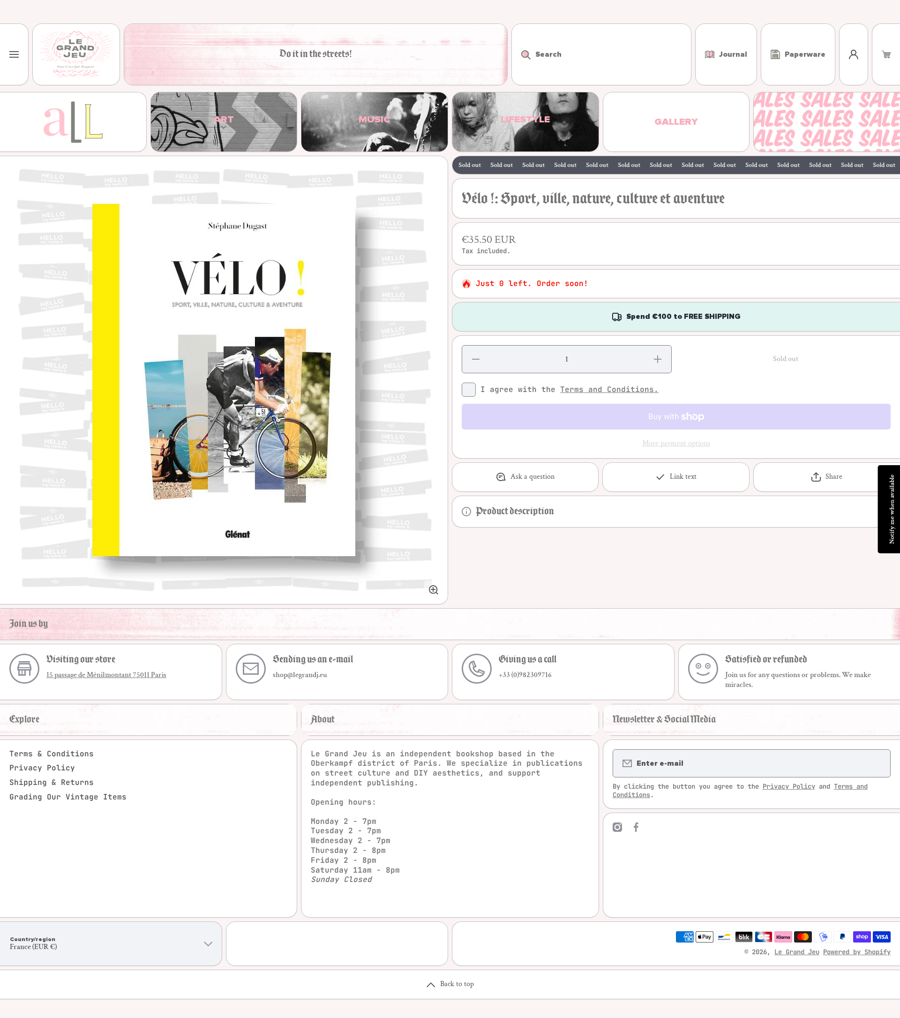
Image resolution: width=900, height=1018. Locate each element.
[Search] (521, 54)
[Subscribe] (877, 763)
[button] (886, 54)
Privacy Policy (42, 768)
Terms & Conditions (51, 754)
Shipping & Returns (51, 782)
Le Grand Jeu (796, 952)
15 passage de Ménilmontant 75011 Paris (106, 675)
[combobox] (601, 54)
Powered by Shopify (857, 952)
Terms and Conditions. (609, 389)
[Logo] (76, 54)
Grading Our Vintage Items (68, 797)
